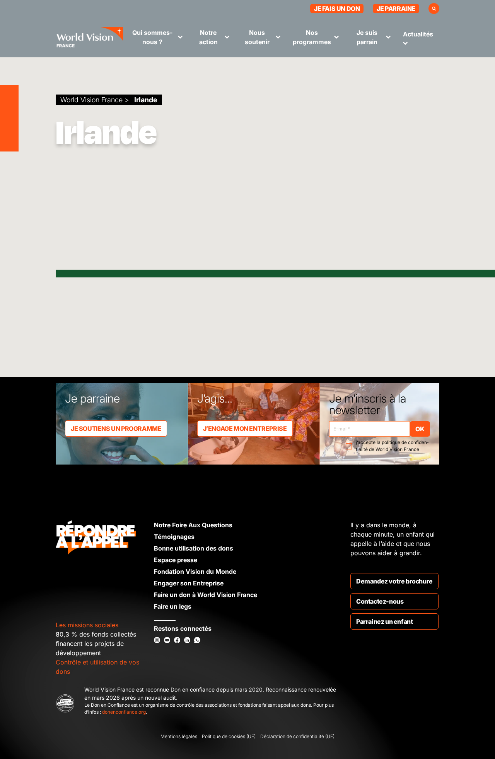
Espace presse (175, 560)
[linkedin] (187, 640)
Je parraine (396, 8)
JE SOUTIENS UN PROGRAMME (116, 428)
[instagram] (157, 640)
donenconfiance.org (124, 712)
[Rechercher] (433, 8)
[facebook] (177, 640)
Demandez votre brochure (394, 581)
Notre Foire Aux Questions (193, 525)
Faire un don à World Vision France (205, 595)
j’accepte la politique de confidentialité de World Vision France (392, 445)
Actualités (418, 34)
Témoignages (174, 536)
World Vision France (91, 100)
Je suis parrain (367, 37)
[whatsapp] (197, 640)
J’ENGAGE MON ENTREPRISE (245, 428)
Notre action (208, 37)
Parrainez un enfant (384, 621)
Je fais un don (337, 8)
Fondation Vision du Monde (195, 571)
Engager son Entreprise (189, 583)
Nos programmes (312, 37)
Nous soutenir (257, 37)
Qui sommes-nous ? (152, 37)
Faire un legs (172, 606)
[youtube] (167, 640)
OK (419, 429)
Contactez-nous (379, 601)
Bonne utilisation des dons (193, 548)
